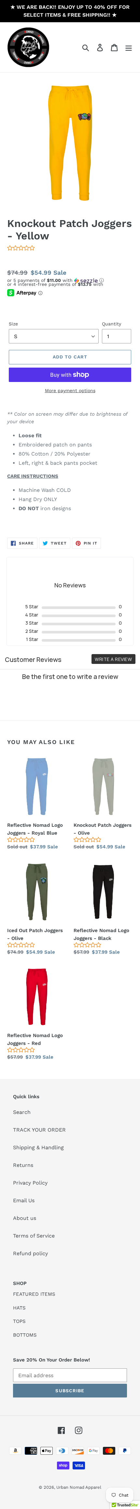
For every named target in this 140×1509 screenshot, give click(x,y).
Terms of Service (34, 1236)
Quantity (111, 323)
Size (13, 323)
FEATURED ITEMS (34, 1294)
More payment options (70, 390)
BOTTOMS (25, 1335)
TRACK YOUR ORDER (39, 1130)
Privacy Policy (30, 1183)
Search (22, 1112)
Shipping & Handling (38, 1147)
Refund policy (30, 1253)
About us (24, 1218)
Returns (23, 1165)
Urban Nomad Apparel (78, 1487)
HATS (19, 1308)
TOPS (19, 1321)
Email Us (24, 1200)
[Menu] (128, 47)
